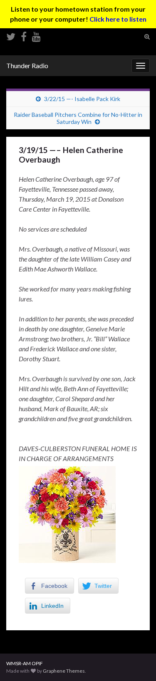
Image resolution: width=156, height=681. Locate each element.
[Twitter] (10, 35)
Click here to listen (117, 19)
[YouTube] (36, 35)
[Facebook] (24, 35)
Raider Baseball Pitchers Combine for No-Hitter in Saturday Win (78, 118)
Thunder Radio (27, 65)
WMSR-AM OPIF (24, 663)
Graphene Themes (64, 671)
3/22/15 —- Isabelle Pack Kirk (82, 98)
